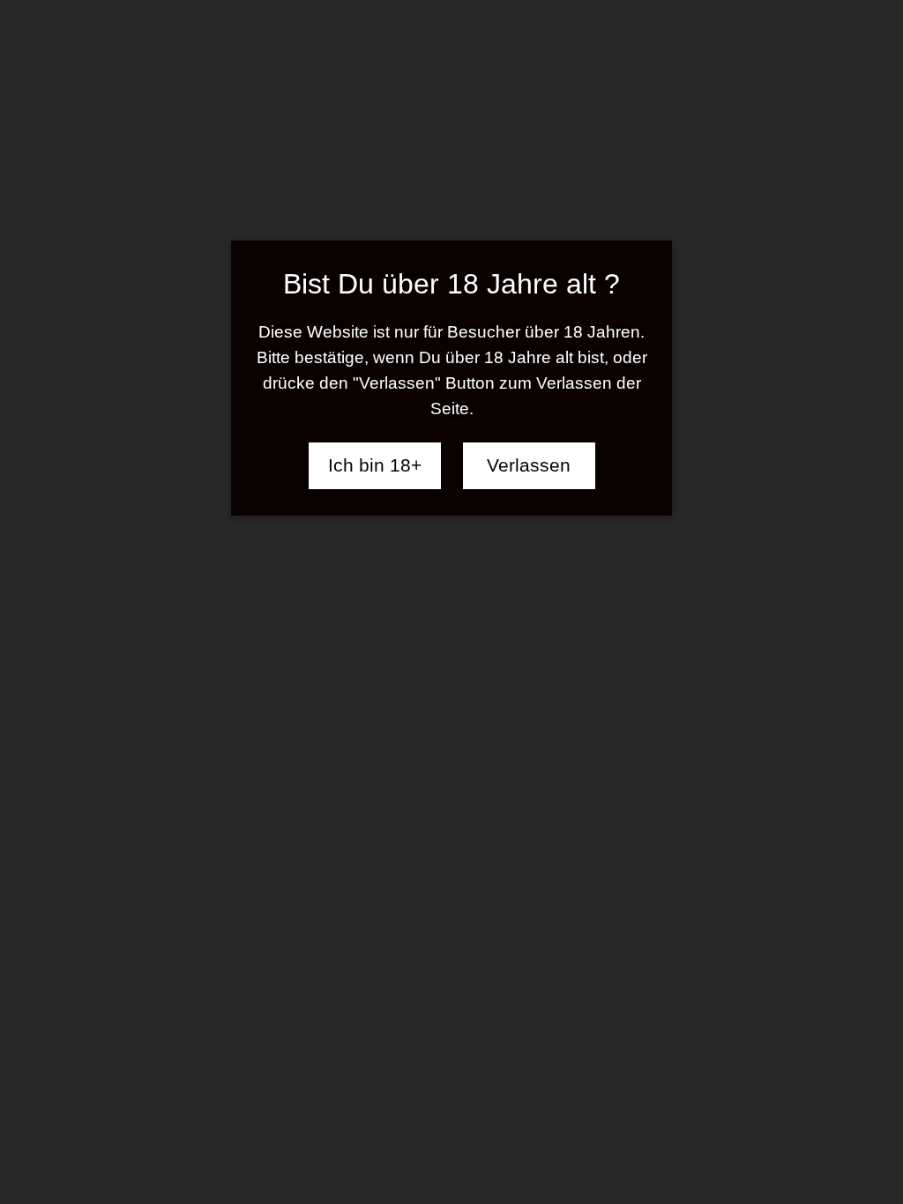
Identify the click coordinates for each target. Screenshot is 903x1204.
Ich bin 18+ (375, 465)
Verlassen (529, 465)
